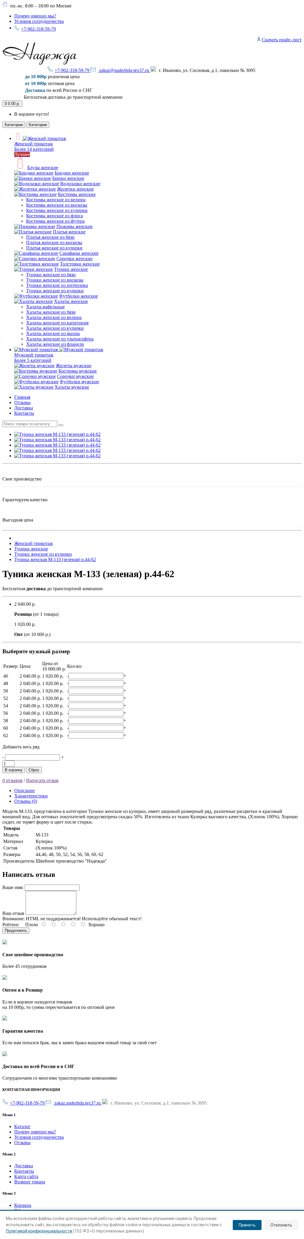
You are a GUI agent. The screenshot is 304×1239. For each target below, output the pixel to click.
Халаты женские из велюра (54, 317)
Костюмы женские (77, 194)
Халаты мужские (72, 387)
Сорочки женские (74, 258)
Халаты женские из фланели (55, 344)
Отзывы (22, 402)
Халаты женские (71, 301)
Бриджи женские (72, 172)
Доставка (23, 407)
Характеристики (31, 795)
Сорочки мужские (75, 376)
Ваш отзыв (13, 913)
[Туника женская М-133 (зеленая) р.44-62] (57, 434)
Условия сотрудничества (39, 21)
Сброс (33, 770)
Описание (24, 790)
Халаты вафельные (45, 306)
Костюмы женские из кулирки (57, 210)
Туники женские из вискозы (54, 279)
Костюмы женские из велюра (56, 199)
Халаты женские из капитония (57, 322)
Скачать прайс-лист (282, 39)
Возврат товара (29, 1181)
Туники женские (71, 269)
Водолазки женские (80, 183)
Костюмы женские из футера (55, 221)
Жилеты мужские (73, 365)
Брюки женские (68, 178)
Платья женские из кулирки (54, 247)
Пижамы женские (74, 226)
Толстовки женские (80, 263)
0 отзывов (12, 780)
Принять (247, 1225)
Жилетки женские (75, 188)
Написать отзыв (42, 780)
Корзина (22, 1205)
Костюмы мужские (77, 370)
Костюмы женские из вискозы (56, 205)
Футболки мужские (79, 381)
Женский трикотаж (33, 543)
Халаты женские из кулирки (55, 328)
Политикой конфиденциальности (39, 1231)
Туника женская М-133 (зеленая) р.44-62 (55, 559)
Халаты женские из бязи (51, 312)
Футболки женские (78, 296)
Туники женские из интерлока (57, 285)
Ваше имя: (12, 887)
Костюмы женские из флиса (54, 215)
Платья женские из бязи (50, 237)
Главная (22, 397)
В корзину (14, 770)
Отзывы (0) (25, 801)
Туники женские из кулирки (55, 290)
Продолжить (16, 930)
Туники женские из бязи (51, 274)
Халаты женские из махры (53, 333)
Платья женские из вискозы (54, 242)
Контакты (24, 413)
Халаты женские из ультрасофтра (60, 338)
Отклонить (281, 1225)
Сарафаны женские (79, 253)
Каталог (22, 1126)
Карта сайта (26, 1176)
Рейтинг (10, 924)
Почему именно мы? (35, 15)
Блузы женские (42, 167)
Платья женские (69, 231)
